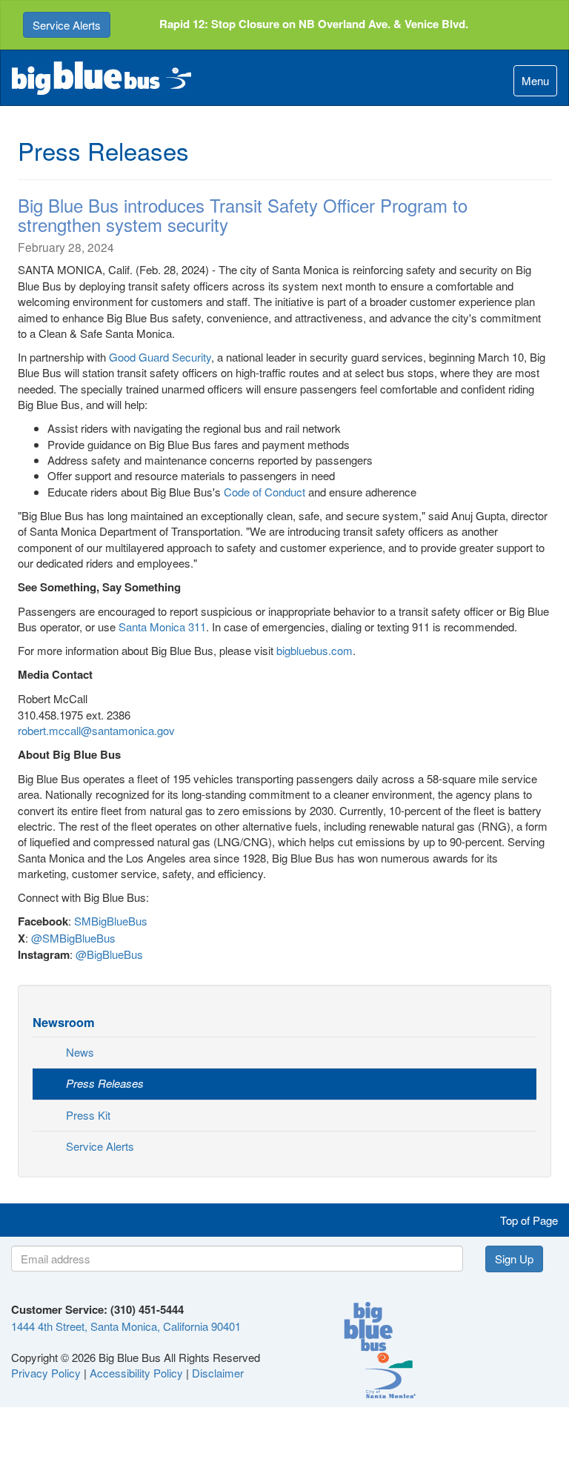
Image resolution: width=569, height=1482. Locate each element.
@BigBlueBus (109, 954)
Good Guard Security (160, 357)
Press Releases (105, 1083)
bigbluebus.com (314, 650)
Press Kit (88, 1115)
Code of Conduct (264, 491)
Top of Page (529, 1220)
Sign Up (514, 1258)
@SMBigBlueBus (73, 938)
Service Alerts (67, 25)
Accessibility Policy (136, 1372)
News (80, 1052)
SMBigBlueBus (110, 920)
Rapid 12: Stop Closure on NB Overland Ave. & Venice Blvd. (313, 24)
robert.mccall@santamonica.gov (96, 730)
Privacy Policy (46, 1372)
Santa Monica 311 (162, 626)
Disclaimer (218, 1372)
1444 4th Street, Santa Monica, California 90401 (126, 1326)
